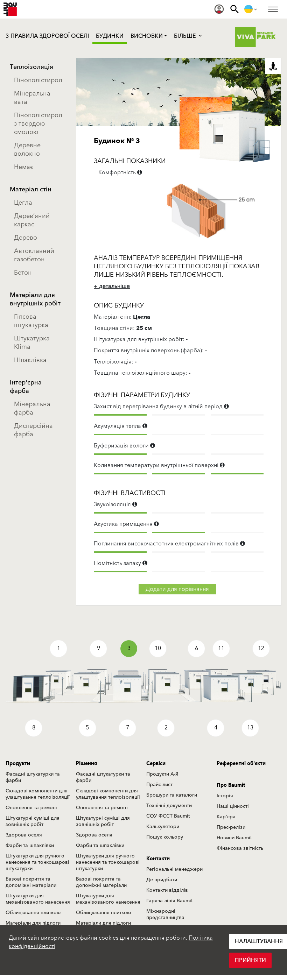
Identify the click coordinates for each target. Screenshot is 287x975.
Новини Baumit (234, 838)
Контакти (158, 859)
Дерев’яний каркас (32, 220)
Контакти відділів (167, 890)
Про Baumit (231, 785)
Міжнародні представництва (165, 914)
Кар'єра (226, 817)
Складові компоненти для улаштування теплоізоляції (38, 794)
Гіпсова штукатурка (31, 321)
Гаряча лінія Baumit (169, 901)
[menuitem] (219, 9)
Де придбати (161, 880)
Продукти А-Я (162, 774)
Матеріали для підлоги (33, 923)
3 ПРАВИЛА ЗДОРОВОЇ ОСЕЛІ (47, 36)
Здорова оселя (24, 835)
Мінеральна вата (32, 97)
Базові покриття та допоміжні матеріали (31, 882)
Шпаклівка (30, 360)
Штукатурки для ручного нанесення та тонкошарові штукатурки (37, 862)
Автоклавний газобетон (34, 255)
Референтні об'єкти (241, 763)
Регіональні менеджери (174, 869)
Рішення (86, 763)
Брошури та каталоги (171, 795)
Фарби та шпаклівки (30, 845)
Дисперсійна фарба (33, 430)
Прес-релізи (231, 827)
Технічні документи (169, 805)
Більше (185, 36)
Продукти (18, 763)
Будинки (110, 36)
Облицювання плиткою (33, 913)
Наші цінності (233, 806)
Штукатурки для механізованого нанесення (38, 899)
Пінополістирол (38, 80)
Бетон (23, 272)
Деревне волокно (27, 149)
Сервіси (156, 763)
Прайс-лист (159, 784)
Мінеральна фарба (32, 408)
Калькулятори (162, 826)
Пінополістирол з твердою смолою (38, 123)
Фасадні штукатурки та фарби (33, 777)
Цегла (23, 202)
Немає (23, 167)
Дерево (25, 237)
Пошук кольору (164, 837)
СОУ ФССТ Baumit (168, 816)
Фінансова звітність (240, 848)
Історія (225, 796)
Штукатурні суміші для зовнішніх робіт (32, 821)
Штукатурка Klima (32, 342)
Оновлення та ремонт (32, 808)
